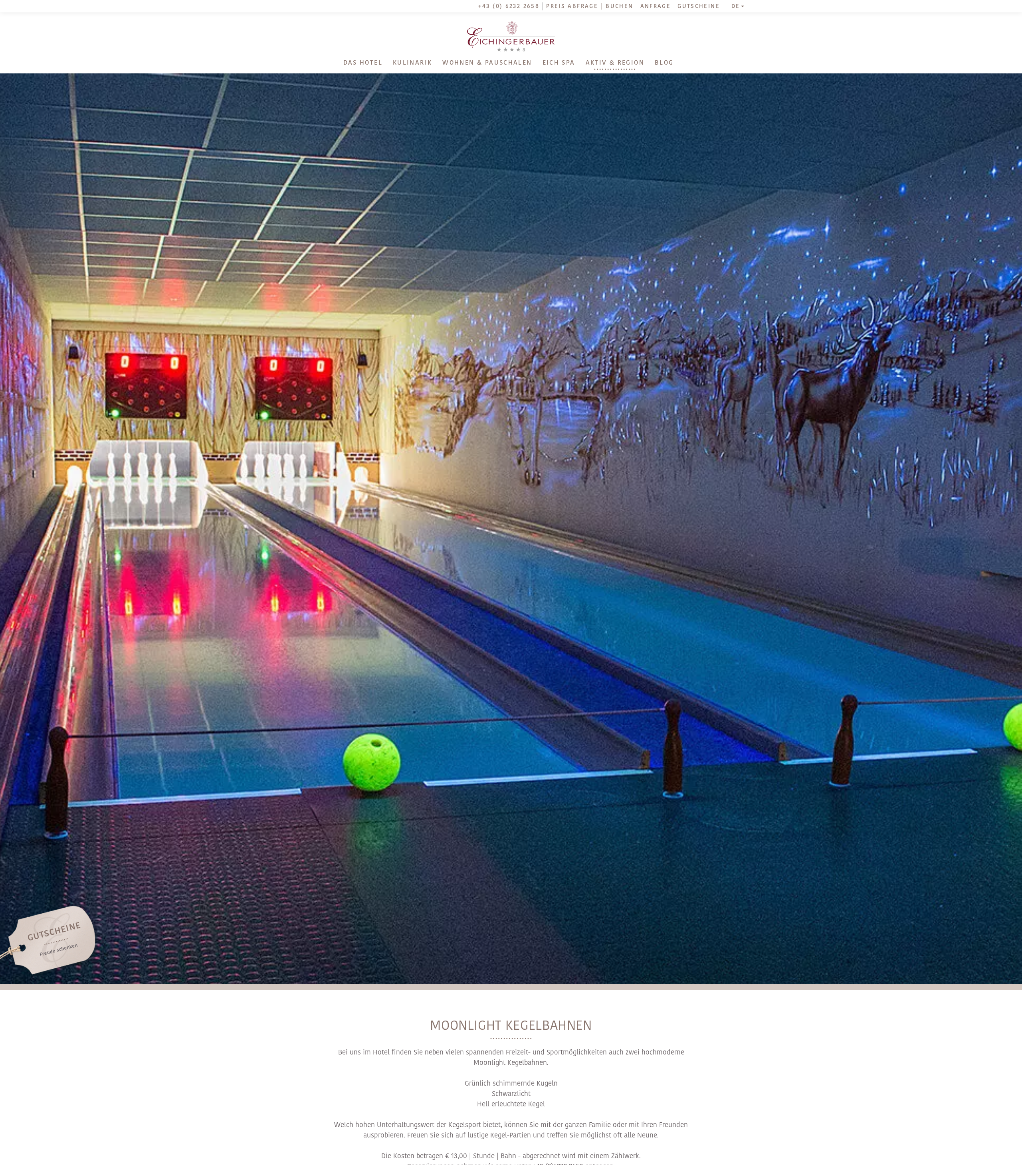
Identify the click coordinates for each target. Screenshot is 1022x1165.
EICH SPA (559, 63)
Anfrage (655, 7)
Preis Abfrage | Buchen (589, 7)
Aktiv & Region (615, 63)
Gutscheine (698, 7)
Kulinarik (412, 63)
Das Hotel (362, 63)
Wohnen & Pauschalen (487, 63)
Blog (664, 63)
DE (735, 7)
